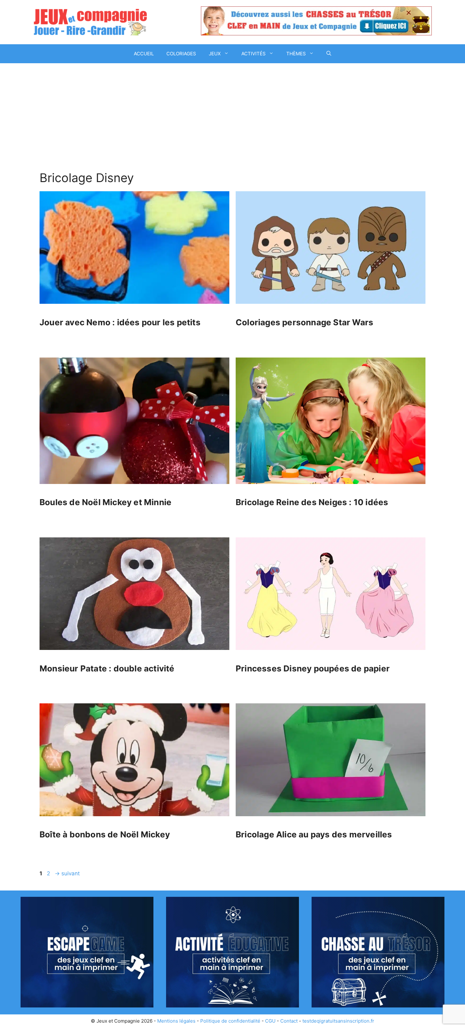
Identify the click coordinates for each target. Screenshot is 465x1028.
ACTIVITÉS (253, 54)
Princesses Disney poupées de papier (313, 668)
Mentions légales (176, 1021)
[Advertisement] (232, 110)
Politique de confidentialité (230, 1021)
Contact (289, 1021)
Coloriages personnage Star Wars (304, 322)
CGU (270, 1021)
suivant (67, 873)
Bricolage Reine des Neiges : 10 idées (312, 502)
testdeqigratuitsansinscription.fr (338, 1021)
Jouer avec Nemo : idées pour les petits (120, 322)
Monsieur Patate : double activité (107, 668)
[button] (329, 53)
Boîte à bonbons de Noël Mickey (105, 834)
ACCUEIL (144, 54)
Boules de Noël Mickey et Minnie (105, 502)
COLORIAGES (181, 54)
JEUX (215, 54)
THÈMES (296, 54)
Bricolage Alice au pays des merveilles (314, 834)
